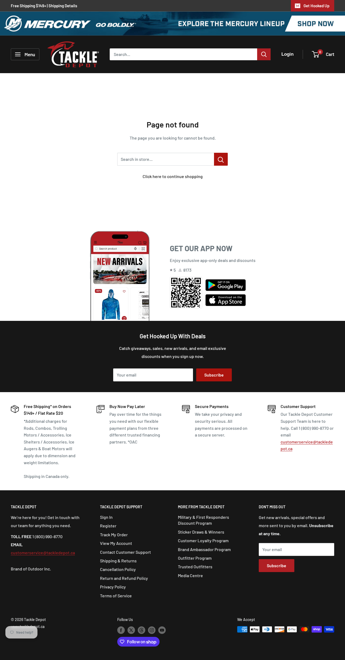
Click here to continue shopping (173, 176)
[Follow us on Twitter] (131, 630)
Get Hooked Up (316, 5)
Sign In (106, 517)
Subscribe (214, 374)
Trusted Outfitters (195, 566)
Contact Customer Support (125, 552)
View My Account (116, 543)
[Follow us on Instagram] (152, 630)
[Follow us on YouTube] (162, 630)
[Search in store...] (221, 159)
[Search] (264, 54)
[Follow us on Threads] (141, 630)
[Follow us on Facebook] (121, 630)
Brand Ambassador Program (204, 549)
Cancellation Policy (118, 569)
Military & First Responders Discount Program (203, 520)
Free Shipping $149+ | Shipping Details (44, 5)
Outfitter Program (195, 557)
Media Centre (190, 575)
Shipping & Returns (118, 560)
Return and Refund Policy (124, 578)
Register (108, 525)
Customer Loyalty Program (203, 540)
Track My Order (114, 534)
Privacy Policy (113, 586)
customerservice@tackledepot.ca (43, 552)
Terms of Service (116, 595)
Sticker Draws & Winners (201, 531)
